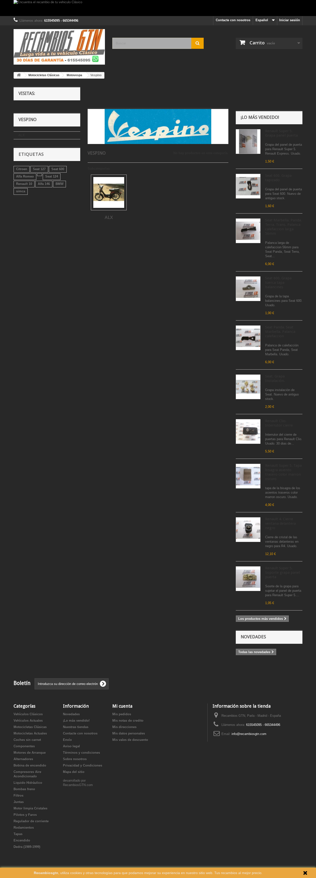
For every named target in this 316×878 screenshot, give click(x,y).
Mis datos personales (128, 733)
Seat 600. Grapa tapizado (278, 177)
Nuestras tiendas (75, 727)
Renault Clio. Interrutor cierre (279, 423)
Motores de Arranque (30, 752)
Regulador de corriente (31, 821)
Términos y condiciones (81, 752)
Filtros (18, 795)
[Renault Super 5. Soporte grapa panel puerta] (248, 578)
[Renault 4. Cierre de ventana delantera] (248, 529)
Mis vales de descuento (130, 740)
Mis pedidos (121, 714)
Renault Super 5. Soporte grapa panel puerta (282, 572)
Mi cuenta (122, 706)
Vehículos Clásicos (28, 714)
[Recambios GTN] (59, 47)
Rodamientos (24, 827)
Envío (67, 740)
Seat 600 (57, 169)
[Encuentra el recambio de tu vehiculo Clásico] (158, 8)
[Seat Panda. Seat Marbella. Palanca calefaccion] (248, 337)
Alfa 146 (44, 184)
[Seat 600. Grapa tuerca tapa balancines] (248, 288)
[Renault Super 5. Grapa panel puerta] (248, 141)
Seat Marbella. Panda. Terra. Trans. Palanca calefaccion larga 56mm (283, 227)
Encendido (22, 840)
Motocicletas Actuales (30, 733)
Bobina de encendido (30, 765)
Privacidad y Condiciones (82, 765)
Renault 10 (24, 184)
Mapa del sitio (73, 772)
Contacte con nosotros (233, 20)
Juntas (19, 802)
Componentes (24, 746)
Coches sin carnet (27, 740)
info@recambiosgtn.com (249, 734)
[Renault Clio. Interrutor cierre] (248, 431)
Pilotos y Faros (25, 815)
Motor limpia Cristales (30, 808)
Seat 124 (51, 176)
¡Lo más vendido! (260, 117)
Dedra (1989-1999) (27, 847)
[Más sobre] (39, 174)
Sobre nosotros (75, 759)
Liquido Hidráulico (28, 783)
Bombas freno (24, 789)
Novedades (253, 636)
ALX (21, 135)
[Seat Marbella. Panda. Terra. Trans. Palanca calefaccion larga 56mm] (248, 230)
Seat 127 (39, 169)
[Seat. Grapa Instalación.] (248, 387)
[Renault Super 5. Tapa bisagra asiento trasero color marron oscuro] (248, 476)
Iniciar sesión (289, 20)
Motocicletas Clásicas (30, 727)
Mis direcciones (124, 727)
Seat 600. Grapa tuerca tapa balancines (278, 282)
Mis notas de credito (127, 720)
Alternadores (23, 759)
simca (20, 191)
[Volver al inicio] (18, 75)
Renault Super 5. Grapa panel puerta (281, 133)
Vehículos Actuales (28, 720)
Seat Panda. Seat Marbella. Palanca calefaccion (280, 331)
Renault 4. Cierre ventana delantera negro (280, 523)
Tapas (18, 834)
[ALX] (109, 192)
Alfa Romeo (25, 176)
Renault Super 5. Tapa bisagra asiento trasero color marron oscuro (283, 472)
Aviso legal (71, 746)
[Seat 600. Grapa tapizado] (248, 186)
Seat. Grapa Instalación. (275, 378)
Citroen (21, 169)
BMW (59, 184)
